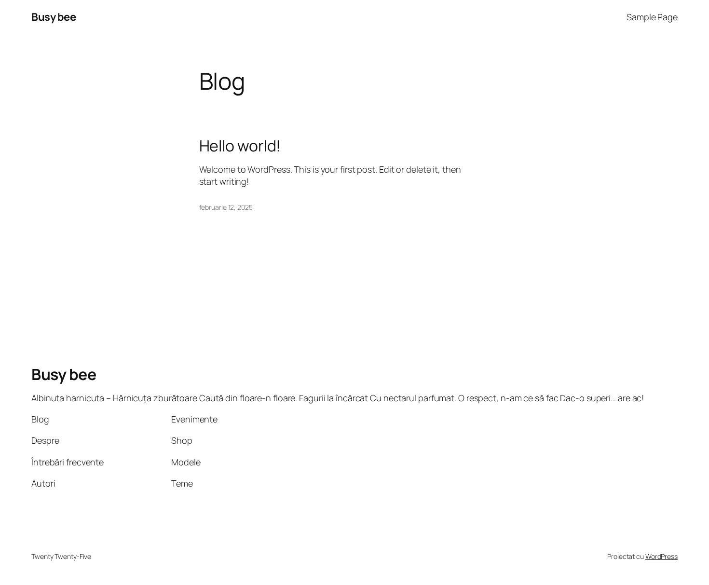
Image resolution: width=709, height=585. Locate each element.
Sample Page (652, 17)
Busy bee (53, 17)
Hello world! (240, 145)
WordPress (661, 556)
